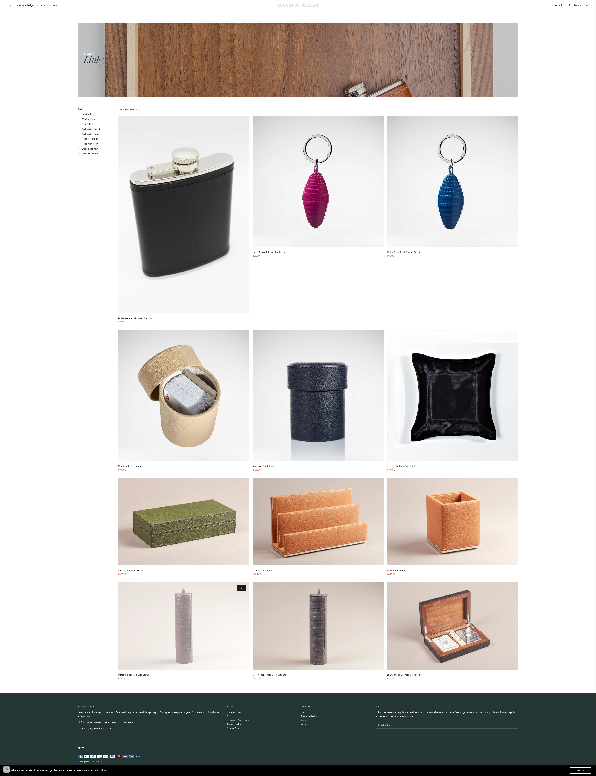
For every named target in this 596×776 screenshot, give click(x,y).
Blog (229, 716)
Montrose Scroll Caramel (130, 466)
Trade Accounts (234, 712)
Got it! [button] (580, 770)
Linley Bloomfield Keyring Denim (403, 252)
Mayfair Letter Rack (262, 570)
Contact (53, 5)
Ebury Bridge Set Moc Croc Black (404, 674)
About (40, 5)
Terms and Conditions (238, 720)
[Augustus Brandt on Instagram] (83, 748)
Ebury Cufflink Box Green (130, 570)
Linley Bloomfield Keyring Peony (269, 252)
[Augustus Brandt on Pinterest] (79, 748)
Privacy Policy (234, 728)
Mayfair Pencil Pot (396, 570)
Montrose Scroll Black (264, 466)
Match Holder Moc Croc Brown (133, 674)
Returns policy (234, 724)
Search (558, 5)
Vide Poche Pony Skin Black (401, 466)
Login (568, 5)
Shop (8, 5)
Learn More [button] (100, 770)
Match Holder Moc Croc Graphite (269, 674)
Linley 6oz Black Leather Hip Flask (135, 317)
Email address (385, 721)
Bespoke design (25, 5)
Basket (577, 5)
